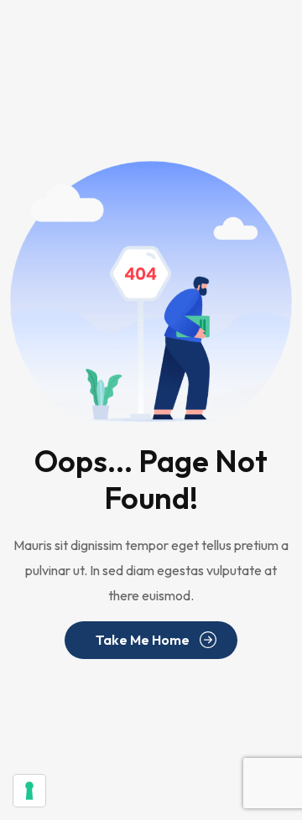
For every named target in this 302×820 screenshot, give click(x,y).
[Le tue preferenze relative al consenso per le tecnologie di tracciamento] (29, 791)
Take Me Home (143, 639)
